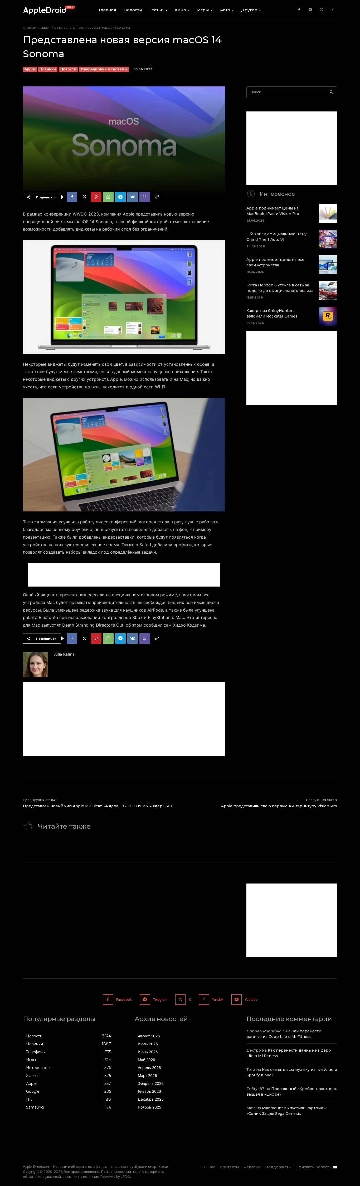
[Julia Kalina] (35, 664)
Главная (29, 28)
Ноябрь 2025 (149, 1107)
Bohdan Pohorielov (264, 1031)
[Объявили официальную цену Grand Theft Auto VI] (328, 239)
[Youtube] (236, 999)
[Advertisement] (124, 575)
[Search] (331, 92)
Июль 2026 (148, 1044)
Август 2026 (149, 1036)
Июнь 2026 (148, 1052)
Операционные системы (104, 69)
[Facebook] (299, 10)
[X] (321, 10)
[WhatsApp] (108, 197)
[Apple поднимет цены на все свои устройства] (328, 264)
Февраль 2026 (151, 1083)
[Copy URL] (157, 197)
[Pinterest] (96, 197)
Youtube (251, 999)
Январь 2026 (149, 1091)
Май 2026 (146, 1059)
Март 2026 (147, 1075)
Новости (68, 69)
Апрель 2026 (149, 1067)
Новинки (48, 69)
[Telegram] (310, 10)
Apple (44, 28)
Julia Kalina (64, 654)
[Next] (214, 297)
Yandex (217, 999)
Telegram (160, 999)
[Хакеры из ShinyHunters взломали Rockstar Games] (328, 316)
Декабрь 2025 (151, 1099)
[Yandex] (332, 10)
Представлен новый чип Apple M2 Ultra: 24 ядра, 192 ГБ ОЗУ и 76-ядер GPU (97, 806)
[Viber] (144, 197)
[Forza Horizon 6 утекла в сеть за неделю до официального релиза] (328, 290)
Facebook (124, 999)
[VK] (132, 197)
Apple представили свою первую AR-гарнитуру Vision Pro (279, 806)
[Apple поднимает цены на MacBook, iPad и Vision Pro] (328, 213)
